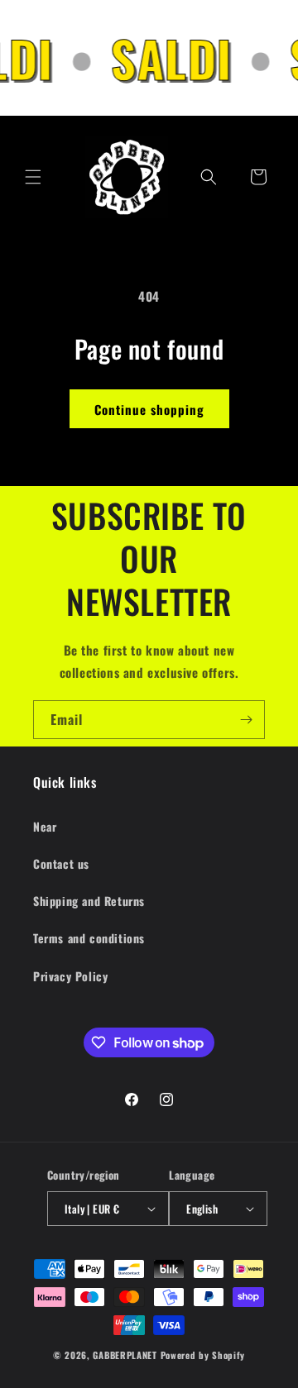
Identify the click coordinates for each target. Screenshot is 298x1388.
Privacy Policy (70, 976)
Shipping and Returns (89, 900)
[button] (33, 177)
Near (44, 826)
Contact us (61, 863)
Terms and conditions (89, 938)
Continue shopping (149, 409)
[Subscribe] (246, 719)
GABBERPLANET (124, 1355)
